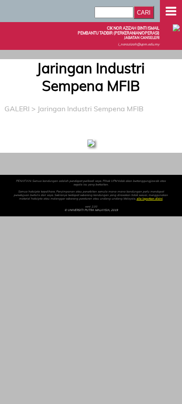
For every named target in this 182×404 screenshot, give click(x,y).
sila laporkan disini (149, 198)
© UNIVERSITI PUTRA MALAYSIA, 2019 (91, 210)
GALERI (17, 108)
